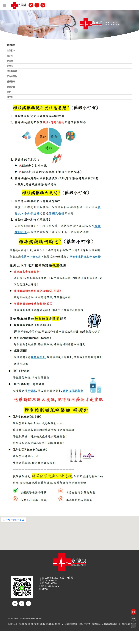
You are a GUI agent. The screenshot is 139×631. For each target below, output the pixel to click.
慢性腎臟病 (12, 71)
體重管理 (11, 81)
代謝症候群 (12, 76)
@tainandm (53, 586)
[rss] (42, 5)
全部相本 (11, 50)
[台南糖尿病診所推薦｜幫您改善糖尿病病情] (69, 23)
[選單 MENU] (4, 5)
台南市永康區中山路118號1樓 (59, 577)
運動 (9, 92)
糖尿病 (10, 56)
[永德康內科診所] (18, 5)
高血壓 (10, 61)
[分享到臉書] (36, 5)
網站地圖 (43, 589)
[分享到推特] (31, 5)
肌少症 (10, 97)
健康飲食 (11, 87)
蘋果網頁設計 (37, 618)
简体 (133, 619)
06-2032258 (51, 580)
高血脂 (10, 66)
